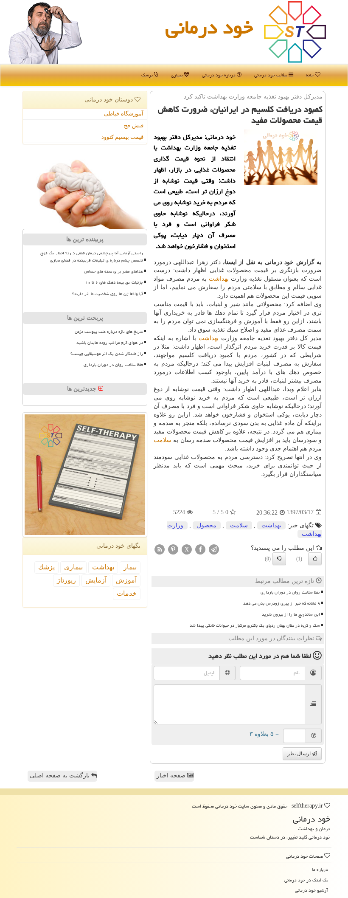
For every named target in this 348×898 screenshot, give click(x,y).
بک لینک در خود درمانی (306, 879)
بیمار (130, 567)
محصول (206, 525)
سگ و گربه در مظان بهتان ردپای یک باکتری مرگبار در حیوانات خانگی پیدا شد (255, 625)
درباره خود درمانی (219, 74)
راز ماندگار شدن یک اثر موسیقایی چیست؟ (106, 353)
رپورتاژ (66, 580)
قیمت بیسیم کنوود (122, 137)
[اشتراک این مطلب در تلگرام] (214, 549)
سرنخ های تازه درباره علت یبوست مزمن (109, 331)
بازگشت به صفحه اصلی (60, 775)
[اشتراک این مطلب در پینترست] (173, 549)
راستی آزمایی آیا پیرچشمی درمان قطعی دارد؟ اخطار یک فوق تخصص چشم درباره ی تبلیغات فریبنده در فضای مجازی (91, 257)
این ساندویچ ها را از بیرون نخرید (291, 614)
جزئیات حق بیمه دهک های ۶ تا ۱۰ (114, 282)
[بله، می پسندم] (315, 558)
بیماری (177, 74)
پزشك (46, 567)
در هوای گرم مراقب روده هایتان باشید (109, 342)
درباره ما (320, 869)
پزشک (147, 74)
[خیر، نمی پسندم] (279, 558)
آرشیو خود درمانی (311, 890)
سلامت (162, 440)
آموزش (126, 580)
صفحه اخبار (172, 775)
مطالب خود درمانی (271, 74)
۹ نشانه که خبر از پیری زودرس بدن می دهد (281, 603)
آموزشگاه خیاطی (123, 113)
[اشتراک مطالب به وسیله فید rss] (160, 549)
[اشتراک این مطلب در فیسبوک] (200, 549)
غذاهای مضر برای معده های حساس (113, 271)
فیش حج (133, 125)
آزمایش (96, 580)
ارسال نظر (299, 754)
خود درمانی (209, 27)
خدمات (127, 593)
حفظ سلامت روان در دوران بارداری (290, 592)
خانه (310, 74)
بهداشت (219, 279)
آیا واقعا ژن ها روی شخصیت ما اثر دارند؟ (107, 294)
